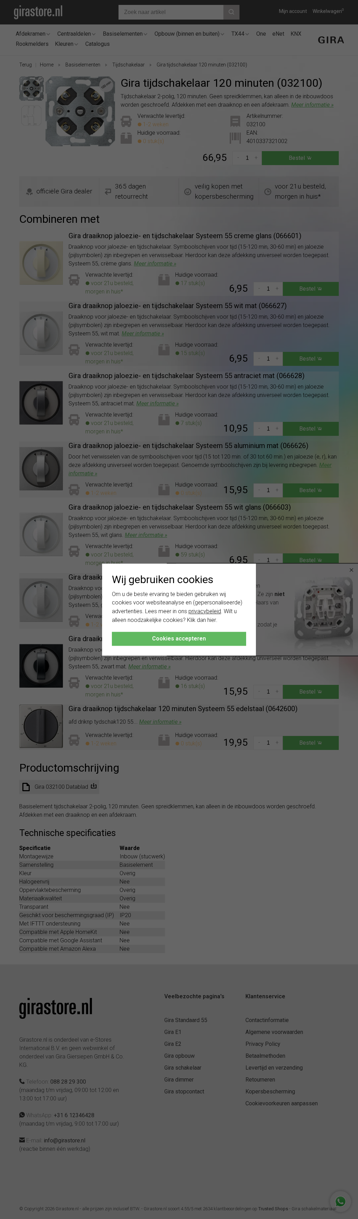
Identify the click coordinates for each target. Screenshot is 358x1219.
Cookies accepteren (179, 638)
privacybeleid (204, 611)
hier (211, 620)
